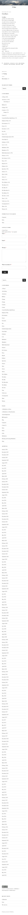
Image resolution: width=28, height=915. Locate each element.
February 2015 (5, 797)
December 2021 (5, 580)
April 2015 (4, 792)
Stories (3, 179)
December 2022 (5, 548)
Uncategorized (5, 203)
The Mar (3, 187)
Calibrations (4, 899)
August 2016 (4, 749)
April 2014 (4, 821)
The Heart (4, 185)
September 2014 (5, 808)
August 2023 (4, 527)
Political (3, 166)
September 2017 (5, 714)
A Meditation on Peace (6, 409)
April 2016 (4, 760)
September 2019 (5, 653)
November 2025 (5, 454)
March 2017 (4, 730)
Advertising (6, 101)
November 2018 (5, 679)
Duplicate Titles (5, 120)
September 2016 (5, 746)
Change (3, 107)
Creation (3, 110)
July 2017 (4, 720)
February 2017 (5, 733)
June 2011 (4, 859)
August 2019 (4, 655)
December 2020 (5, 612)
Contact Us (4, 425)
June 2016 (4, 754)
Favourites (4, 128)
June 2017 (4, 722)
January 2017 (4, 736)
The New (18, 64)
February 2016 (5, 765)
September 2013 (5, 840)
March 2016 (4, 762)
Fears (3, 902)
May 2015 (4, 789)
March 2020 (4, 637)
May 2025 (4, 471)
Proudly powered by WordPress (8, 911)
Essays (3, 126)
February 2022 (5, 575)
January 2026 (4, 449)
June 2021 (4, 596)
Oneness (6, 64)
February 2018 (5, 703)
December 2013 (5, 832)
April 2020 (4, 634)
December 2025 (5, 452)
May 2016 (4, 757)
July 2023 (4, 529)
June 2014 (4, 816)
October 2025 (5, 457)
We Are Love (4, 904)
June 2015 (4, 786)
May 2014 (4, 819)
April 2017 (4, 728)
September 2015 (5, 778)
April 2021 (4, 602)
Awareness (6, 63)
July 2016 (4, 752)
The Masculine (5, 190)
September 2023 (5, 524)
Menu (14, 7)
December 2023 (5, 516)
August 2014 (4, 811)
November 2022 (5, 551)
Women (3, 209)
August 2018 (4, 687)
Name (3, 233)
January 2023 (4, 545)
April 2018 (4, 698)
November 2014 (5, 805)
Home (3, 430)
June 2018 (4, 693)
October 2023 (5, 521)
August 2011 (4, 856)
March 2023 (4, 540)
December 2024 (5, 484)
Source (3, 177)
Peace (3, 160)
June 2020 (4, 628)
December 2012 (5, 848)
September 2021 (5, 588)
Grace (3, 134)
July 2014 (4, 813)
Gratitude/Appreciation (6, 136)
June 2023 (4, 532)
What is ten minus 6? (7, 264)
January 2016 (4, 768)
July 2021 (4, 594)
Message (4, 247)
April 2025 (4, 473)
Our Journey (12, 64)
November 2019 (5, 647)
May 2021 (4, 599)
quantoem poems (10, 2)
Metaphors (21, 63)
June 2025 (4, 468)
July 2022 (4, 562)
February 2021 (5, 607)
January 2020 (4, 642)
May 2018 (4, 695)
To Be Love (4, 201)
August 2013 (4, 843)
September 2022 (5, 556)
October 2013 (5, 837)
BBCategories (5, 417)
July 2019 (4, 658)
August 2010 (4, 867)
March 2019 (4, 669)
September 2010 (5, 864)
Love (16, 63)
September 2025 (5, 460)
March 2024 (4, 508)
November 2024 (5, 487)
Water (3, 206)
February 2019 (5, 671)
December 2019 (5, 645)
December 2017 (5, 706)
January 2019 (4, 674)
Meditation (4, 147)
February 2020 (5, 639)
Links (3, 433)
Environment (4, 123)
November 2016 (5, 741)
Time (22, 64)
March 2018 (4, 701)
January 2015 (4, 800)
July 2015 (4, 784)
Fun (3, 131)
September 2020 (5, 620)
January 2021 (4, 610)
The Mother (4, 193)
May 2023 (4, 535)
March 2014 (4, 824)
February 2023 (5, 543)
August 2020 (4, 623)
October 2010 (5, 861)
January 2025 (4, 481)
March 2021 (4, 604)
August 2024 (4, 495)
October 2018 (5, 682)
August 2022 (4, 559)
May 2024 (4, 503)
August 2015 (4, 781)
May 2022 (4, 567)
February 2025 (5, 479)
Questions (4, 169)
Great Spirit (4, 139)
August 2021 (4, 591)
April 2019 (4, 666)
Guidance (12, 63)
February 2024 (5, 511)
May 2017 (4, 725)
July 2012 (4, 851)
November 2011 (5, 853)
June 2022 (4, 564)
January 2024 (4, 513)
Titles (3, 222)
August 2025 (4, 462)
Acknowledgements (6, 414)
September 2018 (5, 685)
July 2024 (4, 497)
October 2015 (5, 776)
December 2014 (5, 802)
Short (3, 174)
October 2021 (5, 586)
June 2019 (4, 661)
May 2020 (4, 631)
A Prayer (3, 96)
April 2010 (4, 875)
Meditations (4, 436)
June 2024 (4, 500)
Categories (4, 217)
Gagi (10, 11)
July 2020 (4, 626)
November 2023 (5, 519)
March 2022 (4, 572)
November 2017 (5, 709)
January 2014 (4, 829)
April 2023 (4, 537)
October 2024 (5, 489)
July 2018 (4, 690)
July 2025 (4, 465)
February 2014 (5, 827)
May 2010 (4, 872)
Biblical (3, 104)
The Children (4, 182)
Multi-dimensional (5, 152)
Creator (3, 115)
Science (3, 171)
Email (3, 240)
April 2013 (4, 845)
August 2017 (4, 717)
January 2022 (4, 578)
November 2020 (5, 615)
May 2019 (4, 663)
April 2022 (4, 570)
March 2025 (4, 476)
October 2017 (5, 711)
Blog (3, 420)
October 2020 (5, 618)
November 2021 (5, 583)
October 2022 (5, 553)
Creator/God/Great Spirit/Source (8, 118)
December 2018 (5, 677)
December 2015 (5, 770)
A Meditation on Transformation (8, 411)
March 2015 (4, 794)
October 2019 (5, 650)
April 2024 (4, 505)
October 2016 (5, 744)
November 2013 (5, 835)
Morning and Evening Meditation (8, 438)
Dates (3, 220)
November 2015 (5, 773)
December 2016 (5, 738)
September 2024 (5, 492)
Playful (3, 163)
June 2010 (4, 869)
